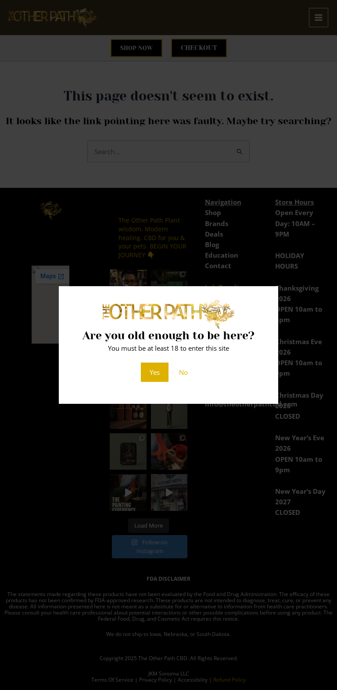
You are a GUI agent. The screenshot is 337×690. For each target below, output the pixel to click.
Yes (155, 372)
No (183, 372)
